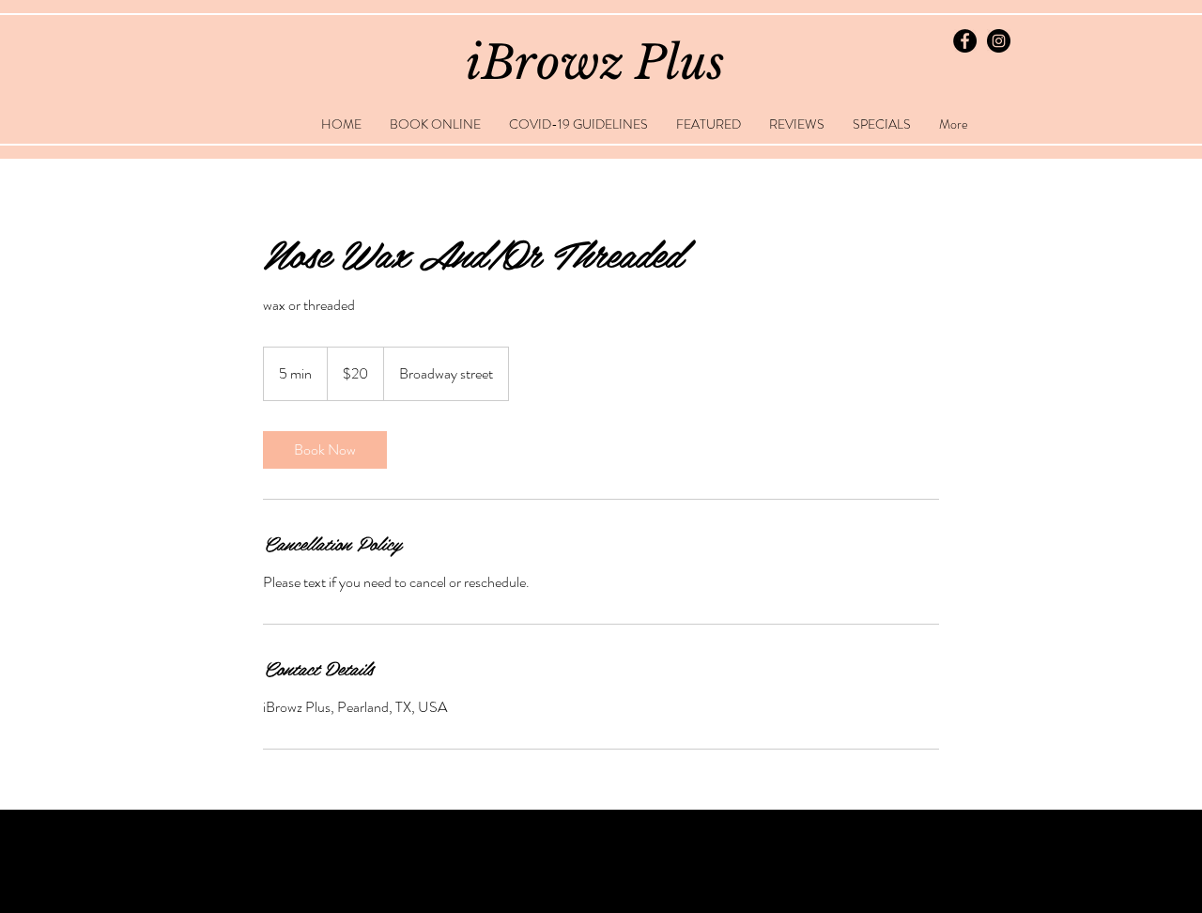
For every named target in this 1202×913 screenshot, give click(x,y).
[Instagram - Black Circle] (998, 41)
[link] (325, 450)
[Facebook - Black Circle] (965, 41)
